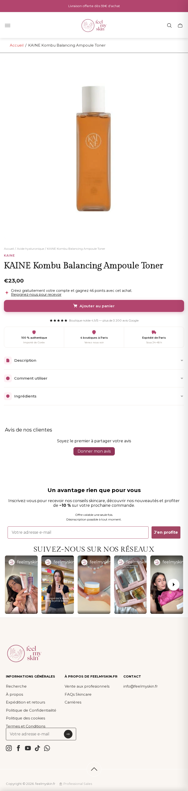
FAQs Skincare (78, 694)
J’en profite (166, 532)
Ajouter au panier (97, 306)
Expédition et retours (25, 702)
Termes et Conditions (25, 726)
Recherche (16, 686)
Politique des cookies (25, 718)
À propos (14, 694)
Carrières (73, 702)
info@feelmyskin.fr (140, 686)
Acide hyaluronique (30, 248)
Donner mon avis (94, 451)
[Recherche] (169, 25)
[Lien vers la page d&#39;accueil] (24, 653)
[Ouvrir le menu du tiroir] (7, 25)
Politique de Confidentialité (31, 710)
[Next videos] (173, 585)
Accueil (17, 45)
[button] (21, 585)
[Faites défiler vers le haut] (94, 769)
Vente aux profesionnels (87, 686)
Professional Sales (77, 784)
